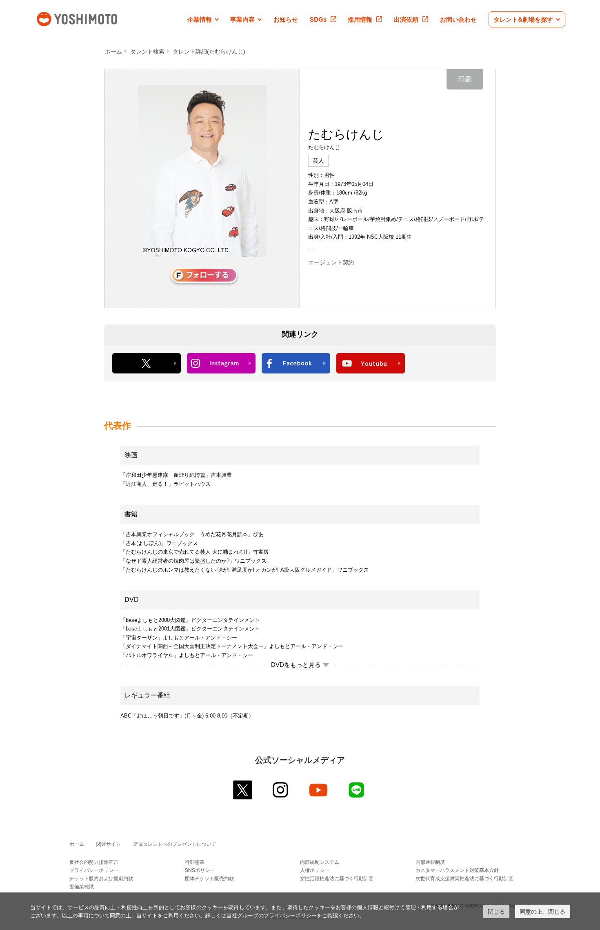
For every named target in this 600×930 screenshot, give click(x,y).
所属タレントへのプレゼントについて (174, 843)
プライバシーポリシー (93, 869)
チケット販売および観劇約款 (101, 877)
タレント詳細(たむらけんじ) (209, 51)
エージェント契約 (331, 262)
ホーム (113, 51)
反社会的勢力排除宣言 (93, 861)
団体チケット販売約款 (209, 877)
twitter (243, 790)
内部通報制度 (430, 861)
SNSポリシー (200, 869)
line (357, 790)
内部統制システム (319, 861)
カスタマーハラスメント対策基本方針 (457, 869)
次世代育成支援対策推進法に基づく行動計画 (464, 877)
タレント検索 (147, 51)
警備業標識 (81, 886)
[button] (203, 19)
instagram (281, 790)
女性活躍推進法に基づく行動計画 (336, 877)
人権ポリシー (314, 869)
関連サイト (108, 843)
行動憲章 (194, 861)
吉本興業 (89, 18)
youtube (319, 790)
